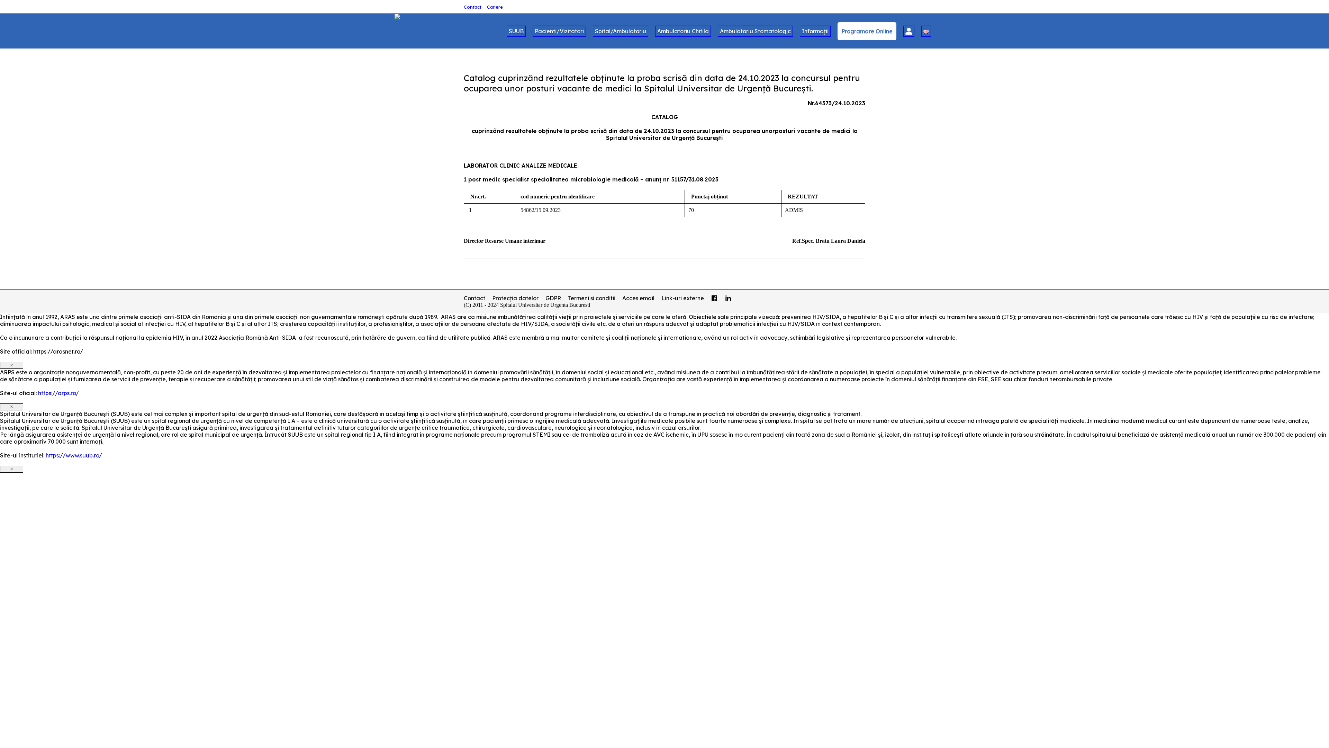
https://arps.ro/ (58, 393)
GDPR (553, 298)
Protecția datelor (515, 298)
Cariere (495, 7)
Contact (472, 7)
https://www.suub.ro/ (74, 455)
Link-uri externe (682, 298)
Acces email (638, 298)
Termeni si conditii (591, 298)
